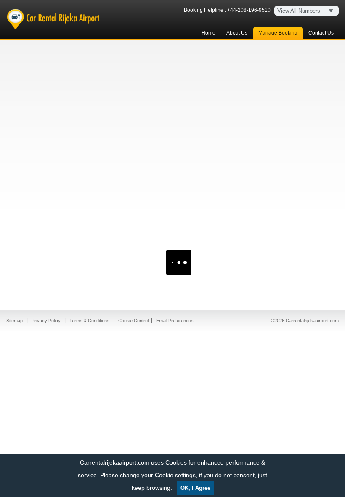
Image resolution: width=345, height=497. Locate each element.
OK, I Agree (195, 488)
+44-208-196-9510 (249, 10)
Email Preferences (175, 320)
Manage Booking (277, 33)
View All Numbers (298, 11)
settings (185, 475)
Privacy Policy (47, 320)
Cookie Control (133, 320)
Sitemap (15, 320)
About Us (236, 33)
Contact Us (321, 33)
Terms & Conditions (90, 320)
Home (208, 33)
